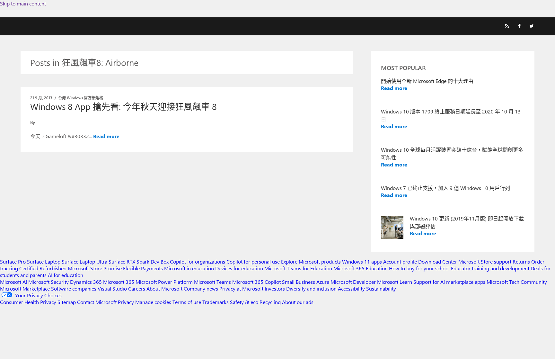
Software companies (73, 288)
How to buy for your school (419, 268)
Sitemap (66, 302)
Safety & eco (244, 302)
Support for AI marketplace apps (449, 281)
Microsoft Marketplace (25, 288)
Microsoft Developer (353, 281)
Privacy (126, 302)
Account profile (400, 261)
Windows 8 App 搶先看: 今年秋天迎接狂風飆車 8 (123, 106)
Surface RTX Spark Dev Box (139, 261)
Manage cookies (153, 302)
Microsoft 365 (118, 281)
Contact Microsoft (97, 302)
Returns (521, 261)
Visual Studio (112, 288)
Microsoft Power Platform (164, 281)
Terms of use (186, 302)
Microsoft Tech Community (517, 281)
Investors (275, 288)
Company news (201, 288)
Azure (322, 281)
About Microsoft (164, 288)
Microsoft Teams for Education (298, 268)
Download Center (437, 261)
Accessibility (351, 288)
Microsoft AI (13, 281)
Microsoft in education (189, 268)
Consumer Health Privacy (28, 302)
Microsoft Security (48, 281)
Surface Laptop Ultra (84, 261)
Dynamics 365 (86, 281)
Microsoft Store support (484, 261)
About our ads (297, 302)
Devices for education (239, 268)
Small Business (298, 281)
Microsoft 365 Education (360, 268)
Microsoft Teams (212, 281)
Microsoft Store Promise (95, 268)
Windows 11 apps (362, 261)
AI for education (65, 275)
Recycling (270, 302)
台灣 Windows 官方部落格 (80, 97)
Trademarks (215, 302)
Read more (106, 136)
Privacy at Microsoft (241, 288)
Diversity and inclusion (311, 288)
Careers (136, 288)
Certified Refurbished (42, 268)
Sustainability (381, 288)
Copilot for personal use (253, 261)
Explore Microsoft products (311, 261)
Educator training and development (490, 268)
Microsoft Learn (394, 281)
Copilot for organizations (197, 261)
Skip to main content (23, 3)
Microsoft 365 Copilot (256, 281)
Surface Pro (13, 261)
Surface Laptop (43, 261)
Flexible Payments (143, 268)
